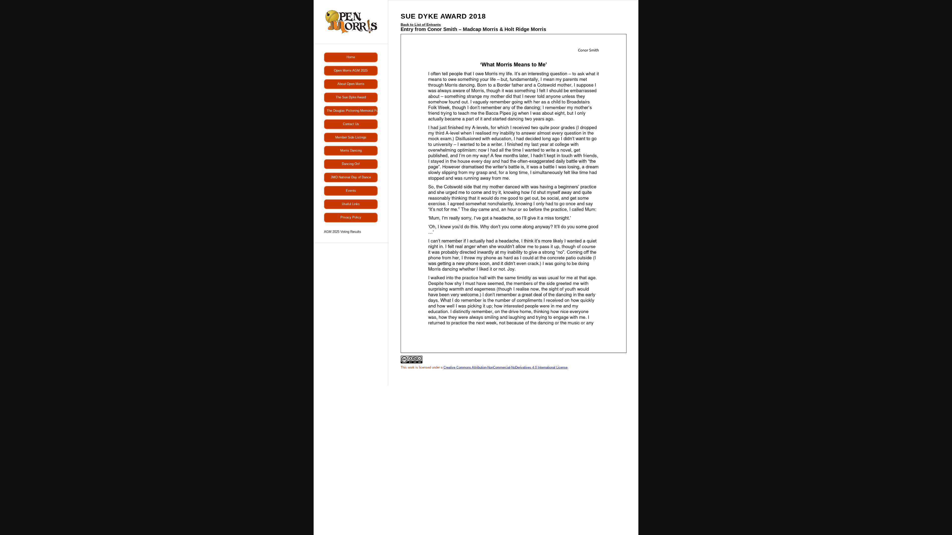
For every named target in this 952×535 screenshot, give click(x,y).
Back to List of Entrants (421, 25)
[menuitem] (350, 57)
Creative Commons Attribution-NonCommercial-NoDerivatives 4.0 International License (505, 367)
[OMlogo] (351, 22)
